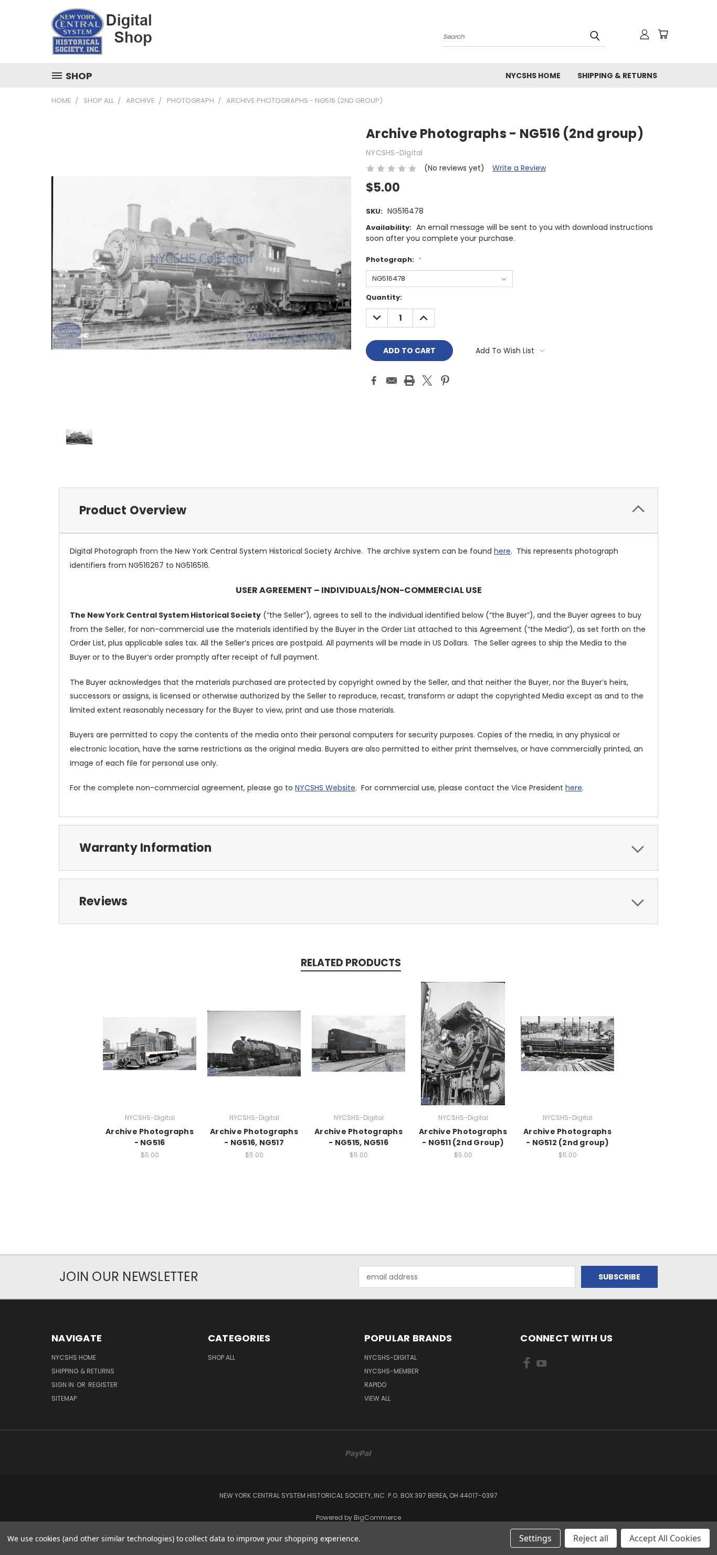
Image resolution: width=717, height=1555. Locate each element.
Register (103, 1384)
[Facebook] (373, 380)
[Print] (409, 380)
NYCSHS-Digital (390, 1357)
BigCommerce (377, 1517)
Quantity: (384, 297)
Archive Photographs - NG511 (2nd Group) (463, 1137)
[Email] (391, 380)
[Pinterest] (445, 380)
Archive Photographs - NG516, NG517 (254, 1137)
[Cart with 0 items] (663, 34)
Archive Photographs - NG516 (150, 1137)
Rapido (375, 1384)
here (502, 551)
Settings (535, 1538)
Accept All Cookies (665, 1538)
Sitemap (64, 1398)
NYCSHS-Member (391, 1371)
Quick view (149, 1032)
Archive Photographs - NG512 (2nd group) (567, 1137)
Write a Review (519, 168)
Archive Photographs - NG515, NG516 (358, 1137)
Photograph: (393, 260)
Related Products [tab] (351, 963)
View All (377, 1398)
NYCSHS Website (325, 787)
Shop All (221, 1357)
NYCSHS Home (533, 75)
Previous (689, 1522)
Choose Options (150, 1052)
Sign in (63, 1384)
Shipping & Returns (617, 75)
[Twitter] (427, 380)
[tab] (358, 510)
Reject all (590, 1538)
